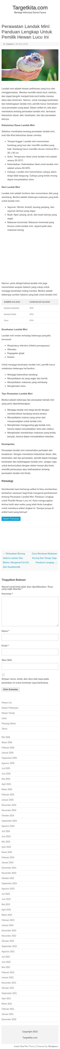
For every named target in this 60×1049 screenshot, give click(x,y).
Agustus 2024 (8, 826)
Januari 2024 (7, 862)
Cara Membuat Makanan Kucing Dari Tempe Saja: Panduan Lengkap (44, 558)
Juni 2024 (6, 836)
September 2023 (9, 883)
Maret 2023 (7, 915)
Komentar (7, 593)
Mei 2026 (6, 737)
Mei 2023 (6, 904)
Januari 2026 (7, 753)
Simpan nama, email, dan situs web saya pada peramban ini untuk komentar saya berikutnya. (25, 681)
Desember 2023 (9, 868)
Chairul (9, 44)
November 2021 (9, 983)
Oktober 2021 (8, 988)
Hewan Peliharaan (11, 519)
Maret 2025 (7, 789)
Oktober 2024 (8, 815)
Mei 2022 (6, 967)
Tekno (4, 729)
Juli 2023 (6, 894)
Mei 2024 (6, 842)
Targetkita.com (30, 7)
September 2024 (9, 821)
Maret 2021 (7, 1004)
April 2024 (6, 847)
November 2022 (9, 936)
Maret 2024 (7, 852)
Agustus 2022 (8, 951)
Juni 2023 (6, 899)
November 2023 (9, 873)
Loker (4, 718)
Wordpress (53, 1046)
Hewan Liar (7, 702)
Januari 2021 (7, 1014)
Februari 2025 (8, 794)
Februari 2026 (8, 747)
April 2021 (6, 998)
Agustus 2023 (8, 888)
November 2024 (9, 810)
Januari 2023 (7, 925)
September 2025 (9, 758)
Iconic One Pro (21, 1046)
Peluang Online (9, 723)
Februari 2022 (8, 972)
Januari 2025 (7, 800)
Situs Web (7, 660)
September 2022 (9, 946)
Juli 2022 (6, 957)
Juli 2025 (6, 768)
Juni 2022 (6, 962)
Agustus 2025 (8, 763)
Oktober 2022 (8, 941)
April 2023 (6, 909)
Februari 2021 (8, 1009)
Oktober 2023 (8, 878)
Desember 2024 (9, 805)
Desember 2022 (9, 930)
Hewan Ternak (8, 713)
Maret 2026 (7, 742)
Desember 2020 (9, 1019)
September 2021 (9, 993)
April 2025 (6, 784)
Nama (5, 631)
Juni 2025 (6, 773)
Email (5, 645)
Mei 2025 (6, 779)
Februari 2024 (8, 857)
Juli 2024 (6, 831)
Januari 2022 (7, 977)
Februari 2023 (8, 920)
